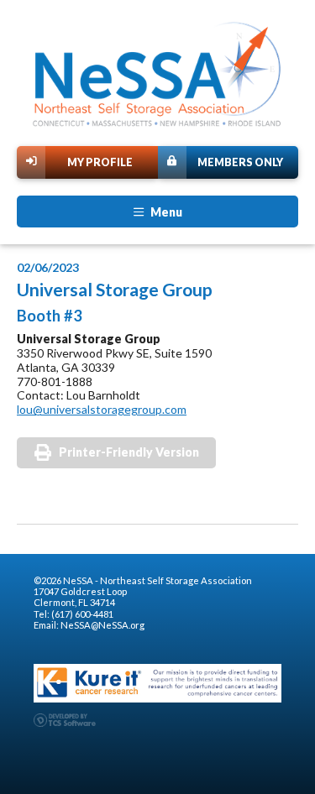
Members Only (240, 162)
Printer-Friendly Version (129, 452)
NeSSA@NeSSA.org (102, 624)
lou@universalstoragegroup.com (101, 409)
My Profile (100, 162)
